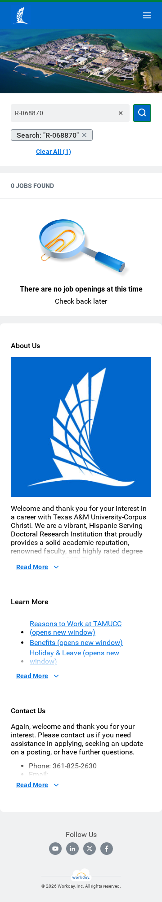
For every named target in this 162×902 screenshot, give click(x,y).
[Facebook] (106, 848)
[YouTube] (55, 848)
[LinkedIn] (72, 848)
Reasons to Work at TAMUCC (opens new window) (76, 627)
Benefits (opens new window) (76, 642)
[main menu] (147, 15)
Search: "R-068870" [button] (48, 135)
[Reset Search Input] (120, 113)
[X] (89, 848)
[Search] (142, 113)
